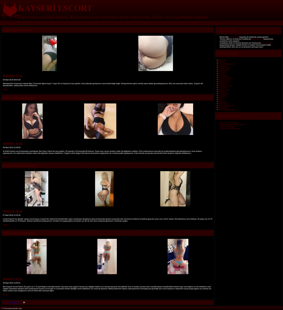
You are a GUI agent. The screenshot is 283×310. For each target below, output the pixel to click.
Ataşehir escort (257, 39)
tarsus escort (234, 37)
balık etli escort (223, 82)
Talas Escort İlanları (227, 126)
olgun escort (222, 66)
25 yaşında (222, 95)
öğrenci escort (223, 107)
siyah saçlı (222, 62)
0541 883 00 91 (12, 75)
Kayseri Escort (7, 23)
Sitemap (15, 23)
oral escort (222, 92)
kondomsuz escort (225, 86)
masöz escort (223, 103)
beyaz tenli (222, 74)
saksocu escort (223, 90)
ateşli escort (222, 84)
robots (20, 308)
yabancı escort (223, 70)
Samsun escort (267, 43)
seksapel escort (224, 68)
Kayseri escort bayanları (229, 122)
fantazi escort (223, 94)
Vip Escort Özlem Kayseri (19, 232)
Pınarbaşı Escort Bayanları (230, 128)
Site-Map (15, 308)
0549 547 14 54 (12, 143)
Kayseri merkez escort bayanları (232, 124)
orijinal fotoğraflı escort (226, 109)
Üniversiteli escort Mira (17, 29)
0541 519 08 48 (12, 211)
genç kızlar (222, 72)
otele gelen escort (225, 78)
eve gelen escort (224, 80)
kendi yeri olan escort (226, 64)
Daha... (6, 89)
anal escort (222, 97)
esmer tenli (222, 60)
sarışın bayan (223, 76)
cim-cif (220, 99)
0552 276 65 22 (12, 278)
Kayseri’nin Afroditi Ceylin (19, 165)
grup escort (222, 101)
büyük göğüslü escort (226, 105)
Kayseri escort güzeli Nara (19, 97)
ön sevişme (222, 88)
